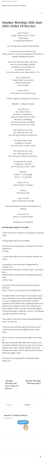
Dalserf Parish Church (9, 1)
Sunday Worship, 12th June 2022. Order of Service (22, 24)
